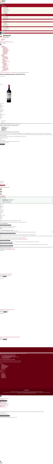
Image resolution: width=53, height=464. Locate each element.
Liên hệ (2, 40)
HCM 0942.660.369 (3, 195)
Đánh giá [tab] (2, 122)
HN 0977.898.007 (3, 196)
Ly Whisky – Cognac (5, 66)
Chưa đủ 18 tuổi (7, 415)
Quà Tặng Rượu (3, 373)
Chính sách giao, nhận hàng (4, 366)
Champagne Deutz (5, 51)
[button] (1, 32)
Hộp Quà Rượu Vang (5, 57)
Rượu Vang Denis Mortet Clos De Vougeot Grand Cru (7, 309)
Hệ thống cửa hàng (3, 365)
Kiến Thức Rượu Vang (5, 67)
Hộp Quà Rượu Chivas (6, 18)
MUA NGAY (1, 462)
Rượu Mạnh (3, 14)
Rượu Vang (3, 5)
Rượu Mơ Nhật (4, 64)
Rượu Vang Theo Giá (8, 72)
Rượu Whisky (3, 55)
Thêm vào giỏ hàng (2, 185)
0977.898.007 (5, 357)
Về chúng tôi (3, 364)
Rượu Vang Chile (3, 375)
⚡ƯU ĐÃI (2, 59)
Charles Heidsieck (5, 53)
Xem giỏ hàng (2, 399)
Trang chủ (1, 72)
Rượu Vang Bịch (3, 46)
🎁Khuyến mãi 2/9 (5, 60)
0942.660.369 (9, 357)
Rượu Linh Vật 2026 (5, 56)
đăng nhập (3, 142)
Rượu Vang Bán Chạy (4, 377)
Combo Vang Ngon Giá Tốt (6, 21)
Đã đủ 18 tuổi (2, 415)
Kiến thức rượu (3, 39)
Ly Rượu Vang (4, 65)
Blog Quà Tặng (5, 30)
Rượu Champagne (3, 376)
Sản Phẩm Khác (3, 62)
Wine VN (1, 353)
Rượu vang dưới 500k (14, 72)
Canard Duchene (5, 48)
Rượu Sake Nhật (5, 63)
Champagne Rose (5, 13)
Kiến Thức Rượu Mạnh (5, 68)
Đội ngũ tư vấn (3, 368)
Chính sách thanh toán (4, 367)
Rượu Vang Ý (3, 374)
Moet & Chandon (5, 52)
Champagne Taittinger (5, 49)
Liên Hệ (2, 71)
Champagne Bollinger (5, 47)
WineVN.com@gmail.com (6, 358)
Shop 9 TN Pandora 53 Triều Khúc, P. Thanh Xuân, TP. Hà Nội (11, 356)
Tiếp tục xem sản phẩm (3, 400)
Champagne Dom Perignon (6, 50)
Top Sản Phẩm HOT (5, 69)
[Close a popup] (0, 396)
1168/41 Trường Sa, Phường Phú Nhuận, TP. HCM (9, 355)
